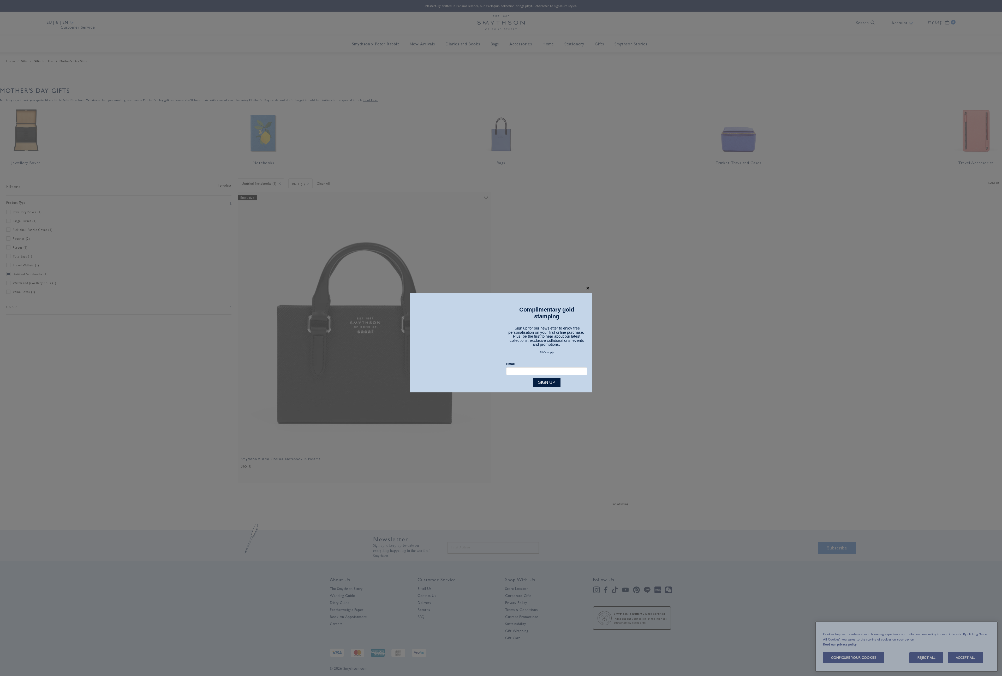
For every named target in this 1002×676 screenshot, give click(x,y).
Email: (511, 364)
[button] (587, 288)
